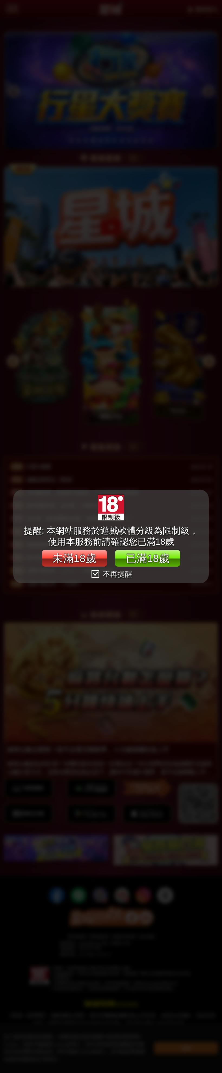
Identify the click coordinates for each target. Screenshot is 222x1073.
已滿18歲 (147, 558)
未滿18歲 (74, 558)
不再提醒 (116, 574)
